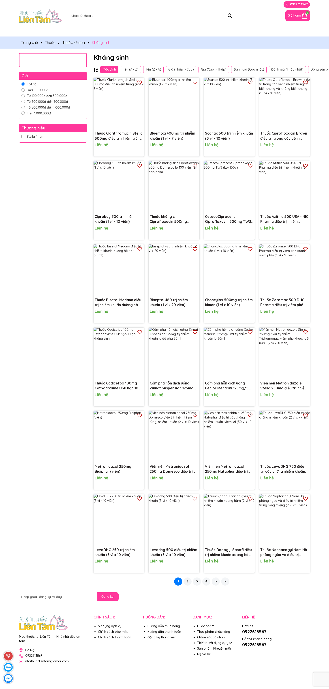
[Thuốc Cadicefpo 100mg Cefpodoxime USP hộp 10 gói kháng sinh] (119, 353)
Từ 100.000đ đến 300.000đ (47, 96)
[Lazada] (256, 652)
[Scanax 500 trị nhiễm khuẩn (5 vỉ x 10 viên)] (229, 103)
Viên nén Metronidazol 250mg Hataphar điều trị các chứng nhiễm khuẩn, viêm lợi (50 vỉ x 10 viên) (226, 469)
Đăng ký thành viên (161, 637)
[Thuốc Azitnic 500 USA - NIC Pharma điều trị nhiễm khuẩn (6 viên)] (284, 186)
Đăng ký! (107, 597)
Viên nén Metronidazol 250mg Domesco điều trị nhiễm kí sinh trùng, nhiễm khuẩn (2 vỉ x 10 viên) (172, 469)
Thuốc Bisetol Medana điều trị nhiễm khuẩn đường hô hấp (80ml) (118, 302)
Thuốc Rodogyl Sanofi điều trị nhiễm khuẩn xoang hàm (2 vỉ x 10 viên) (228, 552)
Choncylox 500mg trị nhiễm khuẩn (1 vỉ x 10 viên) (229, 302)
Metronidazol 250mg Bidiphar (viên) (113, 469)
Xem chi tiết (132, 148)
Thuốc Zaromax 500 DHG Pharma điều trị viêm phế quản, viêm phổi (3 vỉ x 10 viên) (282, 302)
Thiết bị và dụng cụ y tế (150, 30)
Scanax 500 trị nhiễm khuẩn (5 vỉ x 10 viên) (229, 135)
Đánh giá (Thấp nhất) (287, 69)
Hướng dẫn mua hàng (163, 626)
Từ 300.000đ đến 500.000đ (47, 102)
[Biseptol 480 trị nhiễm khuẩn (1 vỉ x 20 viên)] (174, 269)
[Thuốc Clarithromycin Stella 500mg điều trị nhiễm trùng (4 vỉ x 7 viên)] (119, 103)
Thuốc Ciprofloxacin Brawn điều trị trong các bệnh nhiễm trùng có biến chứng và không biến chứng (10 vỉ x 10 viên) (283, 136)
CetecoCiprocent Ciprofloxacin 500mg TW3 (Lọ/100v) (228, 219)
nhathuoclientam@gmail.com (47, 661)
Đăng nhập (257, 4)
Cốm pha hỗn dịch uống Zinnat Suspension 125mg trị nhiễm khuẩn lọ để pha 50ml (172, 386)
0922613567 (298, 4)
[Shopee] (245, 652)
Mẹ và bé (231, 30)
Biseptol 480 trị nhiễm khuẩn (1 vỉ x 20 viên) (169, 302)
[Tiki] (266, 652)
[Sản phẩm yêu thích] (278, 15)
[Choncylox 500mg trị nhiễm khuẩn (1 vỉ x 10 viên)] (229, 269)
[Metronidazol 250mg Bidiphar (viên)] (119, 436)
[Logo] (40, 15)
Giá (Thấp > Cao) (181, 69)
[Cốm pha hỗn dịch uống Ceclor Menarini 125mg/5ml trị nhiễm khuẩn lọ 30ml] (229, 353)
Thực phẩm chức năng (63, 30)
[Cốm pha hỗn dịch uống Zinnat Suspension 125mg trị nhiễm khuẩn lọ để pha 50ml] (174, 353)
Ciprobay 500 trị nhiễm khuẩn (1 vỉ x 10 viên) (115, 219)
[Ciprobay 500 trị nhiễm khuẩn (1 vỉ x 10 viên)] (119, 186)
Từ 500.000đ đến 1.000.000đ (48, 107)
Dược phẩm (205, 626)
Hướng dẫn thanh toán (164, 632)
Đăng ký (237, 4)
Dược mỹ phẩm (106, 30)
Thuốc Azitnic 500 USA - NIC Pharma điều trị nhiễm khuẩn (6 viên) (284, 219)
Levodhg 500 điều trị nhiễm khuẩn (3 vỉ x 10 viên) (173, 552)
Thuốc (28, 30)
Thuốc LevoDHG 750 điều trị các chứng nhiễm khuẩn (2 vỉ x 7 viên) (282, 469)
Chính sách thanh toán (114, 637)
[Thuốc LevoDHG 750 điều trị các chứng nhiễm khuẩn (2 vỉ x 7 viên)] (284, 436)
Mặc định (109, 69)
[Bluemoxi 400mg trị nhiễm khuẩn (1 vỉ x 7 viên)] (174, 103)
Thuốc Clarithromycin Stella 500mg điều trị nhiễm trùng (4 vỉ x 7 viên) (119, 136)
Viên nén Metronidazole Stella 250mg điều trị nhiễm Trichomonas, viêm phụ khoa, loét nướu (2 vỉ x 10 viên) (284, 386)
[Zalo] (296, 597)
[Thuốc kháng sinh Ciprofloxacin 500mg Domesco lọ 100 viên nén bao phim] (174, 186)
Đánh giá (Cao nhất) (249, 69)
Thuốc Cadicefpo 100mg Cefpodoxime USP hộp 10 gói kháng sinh (116, 386)
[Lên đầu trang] (320, 662)
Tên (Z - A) (153, 69)
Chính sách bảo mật (113, 632)
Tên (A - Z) (131, 69)
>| (225, 581)
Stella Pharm (36, 137)
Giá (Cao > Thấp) (213, 69)
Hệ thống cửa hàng (265, 30)
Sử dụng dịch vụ (110, 626)
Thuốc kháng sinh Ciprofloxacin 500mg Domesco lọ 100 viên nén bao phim (171, 219)
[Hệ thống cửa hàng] (268, 15)
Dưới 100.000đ (37, 90)
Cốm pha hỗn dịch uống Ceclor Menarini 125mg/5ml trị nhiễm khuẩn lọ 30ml (228, 386)
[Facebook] (306, 597)
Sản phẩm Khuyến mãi (214, 648)
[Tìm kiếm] (229, 15)
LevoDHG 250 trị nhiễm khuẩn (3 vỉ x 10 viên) (115, 552)
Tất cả (31, 84)
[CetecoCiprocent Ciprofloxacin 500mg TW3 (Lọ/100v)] (229, 186)
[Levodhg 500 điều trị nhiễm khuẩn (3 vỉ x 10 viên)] (174, 519)
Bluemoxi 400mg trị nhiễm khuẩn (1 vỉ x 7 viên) (172, 135)
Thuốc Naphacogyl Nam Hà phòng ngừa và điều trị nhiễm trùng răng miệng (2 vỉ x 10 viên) (283, 552)
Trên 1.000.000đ (39, 113)
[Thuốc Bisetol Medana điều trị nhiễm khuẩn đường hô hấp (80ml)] (119, 269)
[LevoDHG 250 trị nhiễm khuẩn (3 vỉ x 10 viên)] (119, 519)
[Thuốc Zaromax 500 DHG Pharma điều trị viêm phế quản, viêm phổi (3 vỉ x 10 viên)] (284, 269)
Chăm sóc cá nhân (196, 30)
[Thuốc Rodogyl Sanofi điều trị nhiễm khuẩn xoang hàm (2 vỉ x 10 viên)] (229, 519)
